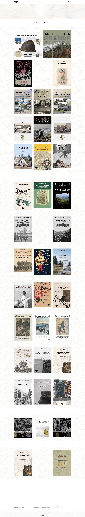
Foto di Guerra (34, 1)
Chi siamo (49, 1)
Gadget (45, 1)
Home (20, 1)
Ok (42, 515)
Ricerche (28, 1)
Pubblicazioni (40, 1)
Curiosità (24, 1)
